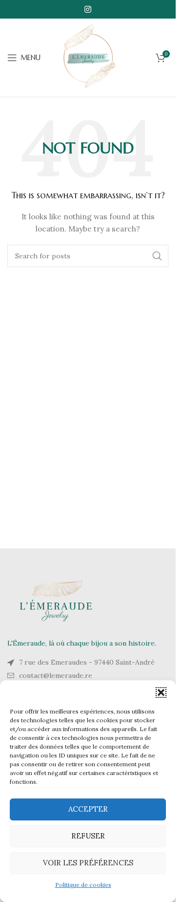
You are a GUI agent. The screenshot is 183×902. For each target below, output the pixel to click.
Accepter (88, 809)
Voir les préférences (88, 862)
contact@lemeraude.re (55, 675)
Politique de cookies (83, 884)
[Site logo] (87, 57)
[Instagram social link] (87, 9)
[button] (161, 692)
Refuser (88, 835)
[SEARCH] (157, 256)
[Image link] (56, 600)
